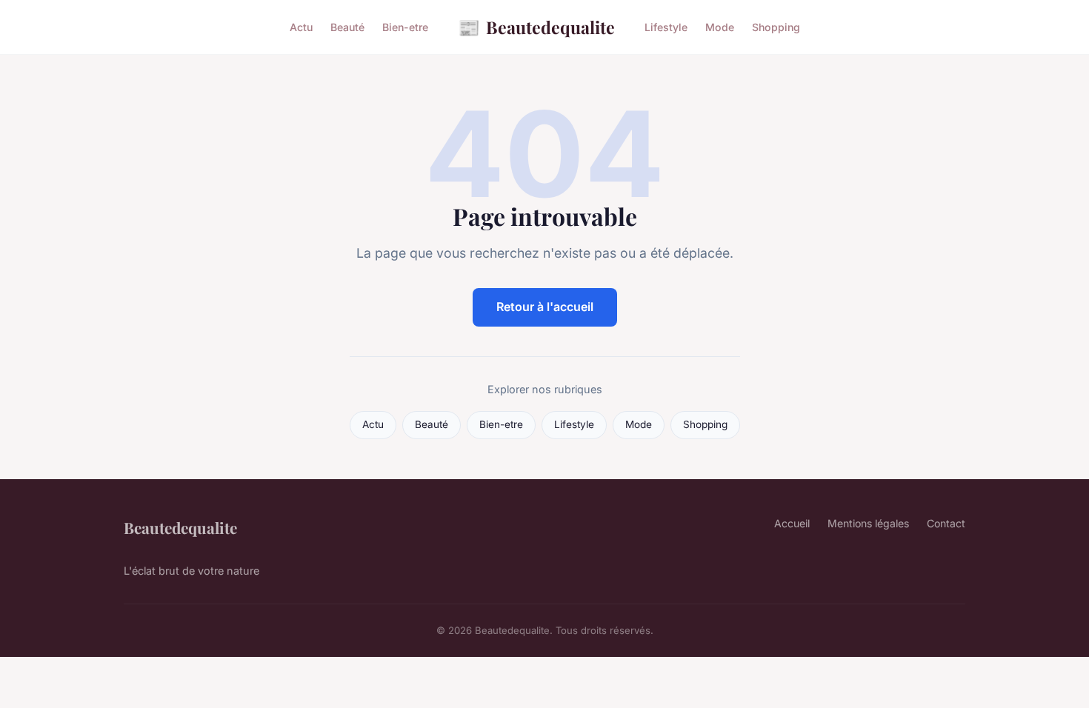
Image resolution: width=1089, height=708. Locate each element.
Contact (946, 523)
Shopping (776, 27)
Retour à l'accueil (544, 306)
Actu (301, 27)
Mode (719, 27)
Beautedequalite (536, 27)
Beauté (347, 27)
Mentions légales (868, 523)
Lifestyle (666, 27)
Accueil (792, 523)
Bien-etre (405, 27)
